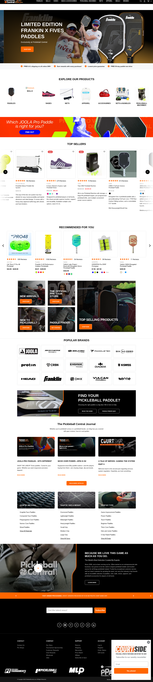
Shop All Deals (106, 538)
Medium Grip (64, 531)
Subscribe (100, 610)
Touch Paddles (106, 520)
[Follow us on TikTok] (82, 625)
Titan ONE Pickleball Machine (25, 186)
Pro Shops (20, 648)
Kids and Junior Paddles (109, 531)
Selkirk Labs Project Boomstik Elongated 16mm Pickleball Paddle (72, 266)
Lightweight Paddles (67, 516)
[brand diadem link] (100, 365)
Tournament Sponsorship (54, 648)
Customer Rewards (52, 650)
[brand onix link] (76, 379)
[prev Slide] (16, 596)
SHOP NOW (25, 301)
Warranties (78, 650)
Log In (100, 645)
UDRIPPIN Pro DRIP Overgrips (99, 265)
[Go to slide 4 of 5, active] (80, 57)
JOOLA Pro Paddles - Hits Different (34, 461)
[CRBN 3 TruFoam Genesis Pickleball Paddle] (61, 164)
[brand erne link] (124, 379)
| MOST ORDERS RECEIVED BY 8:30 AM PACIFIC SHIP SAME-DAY (74, 596)
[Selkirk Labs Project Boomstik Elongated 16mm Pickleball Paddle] (76, 244)
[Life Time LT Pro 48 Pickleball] (123, 164)
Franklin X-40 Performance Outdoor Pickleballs (44, 265)
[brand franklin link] (52, 379)
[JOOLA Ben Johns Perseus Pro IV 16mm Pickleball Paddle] (92, 164)
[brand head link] (28, 379)
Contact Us (20, 645)
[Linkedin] (94, 625)
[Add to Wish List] (11, 152)
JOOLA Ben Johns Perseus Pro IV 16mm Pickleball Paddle (88, 186)
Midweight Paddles (66, 520)
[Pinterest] (71, 625)
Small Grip (64, 527)
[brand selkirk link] (76, 351)
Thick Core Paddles (107, 527)
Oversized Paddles (66, 512)
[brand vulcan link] (100, 379)
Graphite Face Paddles (27, 512)
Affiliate (77, 655)
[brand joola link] (28, 351)
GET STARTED (56, 327)
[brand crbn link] (52, 365)
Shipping (78, 648)
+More (107, 272)
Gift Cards (101, 653)
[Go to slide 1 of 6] (148, 172)
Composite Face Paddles (28, 516)
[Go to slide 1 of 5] (69, 57)
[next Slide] (133, 596)
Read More (21, 475)
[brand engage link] (76, 365)
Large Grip (64, 535)
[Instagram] (76, 625)
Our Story (49, 645)
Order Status (102, 650)
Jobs (47, 658)
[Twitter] (88, 625)
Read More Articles (76, 483)
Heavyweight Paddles (67, 523)
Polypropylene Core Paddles (29, 520)
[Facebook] (59, 625)
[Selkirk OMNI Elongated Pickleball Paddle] (133, 244)
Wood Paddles (25, 527)
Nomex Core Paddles (27, 523)
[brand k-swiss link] (124, 365)
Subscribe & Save (81, 658)
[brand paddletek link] (100, 351)
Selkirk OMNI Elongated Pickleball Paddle (128, 265)
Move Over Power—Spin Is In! (72, 461)
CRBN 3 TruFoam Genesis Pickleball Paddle (55, 186)
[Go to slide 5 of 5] (83, 57)
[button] (76, 127)
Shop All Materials (26, 531)
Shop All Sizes (65, 538)
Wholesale (49, 655)
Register (100, 648)
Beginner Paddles (107, 523)
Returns (77, 645)
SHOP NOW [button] (23, 49)
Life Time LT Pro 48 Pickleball (118, 186)
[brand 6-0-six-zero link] (124, 351)
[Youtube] (65, 625)
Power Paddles (106, 516)
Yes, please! (131, 671)
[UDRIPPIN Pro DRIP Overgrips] (104, 244)
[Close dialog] (148, 642)
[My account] (144, 1)
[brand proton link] (28, 365)
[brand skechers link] (52, 351)
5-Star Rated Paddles (108, 535)
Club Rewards (50, 653)
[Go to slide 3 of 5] (76, 57)
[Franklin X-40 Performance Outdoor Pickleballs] (48, 244)
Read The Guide (87, 411)
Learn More (92, 582)
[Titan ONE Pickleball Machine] (30, 164)
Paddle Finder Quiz (109, 411)
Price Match (79, 653)
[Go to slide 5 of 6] (5, 172)
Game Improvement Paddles (111, 512)
